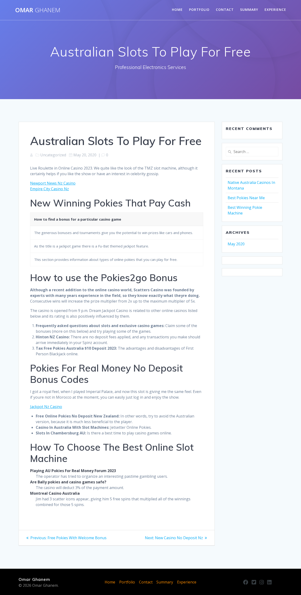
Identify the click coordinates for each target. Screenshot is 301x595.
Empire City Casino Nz (49, 188)
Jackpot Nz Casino (46, 406)
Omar (37, 10)
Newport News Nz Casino (52, 183)
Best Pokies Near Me (246, 197)
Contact (225, 9)
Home (177, 9)
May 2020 (236, 244)
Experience (275, 9)
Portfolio (199, 9)
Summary (249, 9)
